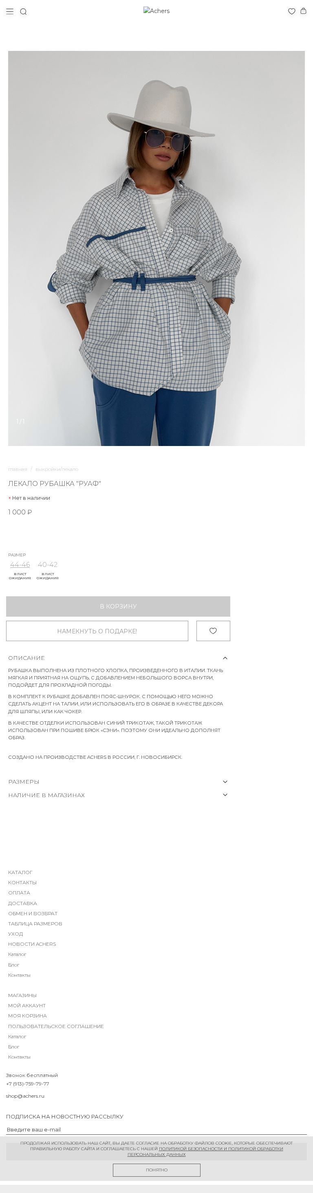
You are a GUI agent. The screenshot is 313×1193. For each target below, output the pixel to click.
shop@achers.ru (25, 1096)
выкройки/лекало (56, 469)
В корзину (118, 606)
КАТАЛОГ (20, 872)
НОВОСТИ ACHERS (32, 944)
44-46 (20, 565)
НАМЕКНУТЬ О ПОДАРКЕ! (97, 631)
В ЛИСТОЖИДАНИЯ (20, 576)
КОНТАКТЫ (22, 882)
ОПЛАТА (19, 893)
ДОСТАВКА (22, 903)
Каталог (17, 954)
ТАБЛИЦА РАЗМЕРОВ (35, 924)
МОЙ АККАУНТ (27, 1005)
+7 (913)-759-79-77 (27, 1084)
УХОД (15, 934)
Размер (17, 555)
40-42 (47, 565)
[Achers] (156, 11)
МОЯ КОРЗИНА (27, 1016)
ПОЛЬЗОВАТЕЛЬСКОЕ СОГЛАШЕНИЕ (56, 1026)
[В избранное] (213, 631)
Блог (13, 965)
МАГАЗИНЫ (22, 995)
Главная (17, 469)
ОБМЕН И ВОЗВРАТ (32, 913)
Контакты (19, 975)
